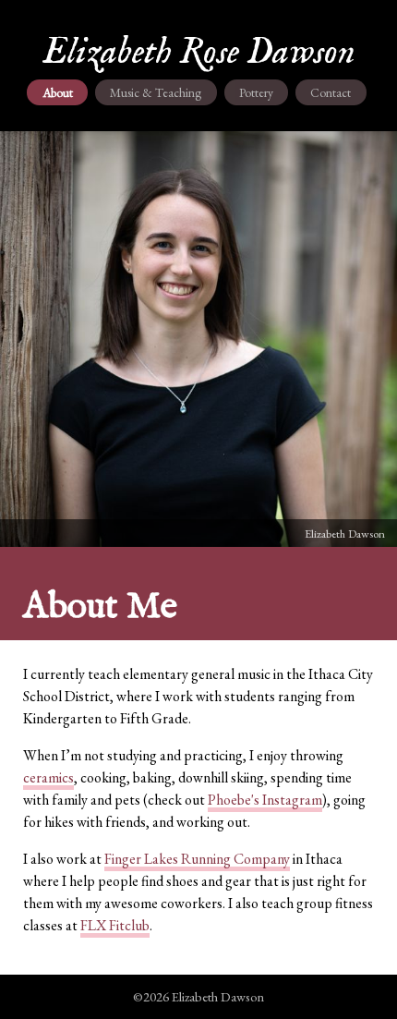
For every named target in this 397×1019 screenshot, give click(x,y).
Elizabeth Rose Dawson (198, 53)
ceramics (48, 777)
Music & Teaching (155, 92)
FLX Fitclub (115, 925)
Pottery (256, 92)
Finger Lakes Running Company (197, 858)
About (57, 92)
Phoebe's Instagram (265, 799)
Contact (330, 92)
